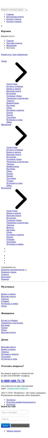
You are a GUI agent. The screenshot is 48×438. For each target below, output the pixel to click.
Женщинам (11, 45)
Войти (5, 425)
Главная (10, 14)
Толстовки (11, 117)
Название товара (8, 272)
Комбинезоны (12, 103)
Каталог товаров (13, 21)
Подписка (10, 400)
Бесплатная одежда (15, 17)
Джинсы (10, 100)
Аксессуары (11, 84)
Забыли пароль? (13, 431)
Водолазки (11, 93)
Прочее (9, 115)
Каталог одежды (13, 19)
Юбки (9, 122)
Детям (4, 61)
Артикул (5, 274)
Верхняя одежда (13, 91)
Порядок (5, 279)
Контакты (10, 404)
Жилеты (10, 227)
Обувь (9, 108)
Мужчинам (6, 188)
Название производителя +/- (14, 269)
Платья (9, 112)
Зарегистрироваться (20, 425)
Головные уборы (14, 96)
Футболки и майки (15, 244)
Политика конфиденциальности (21, 402)
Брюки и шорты (13, 89)
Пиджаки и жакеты (15, 110)
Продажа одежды (14, 43)
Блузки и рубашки (14, 86)
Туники (9, 181)
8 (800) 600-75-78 (13, 381)
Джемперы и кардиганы (17, 98)
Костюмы (10, 105)
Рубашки (10, 239)
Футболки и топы (14, 120)
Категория (6, 277)
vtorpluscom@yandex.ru (17, 388)
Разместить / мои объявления (14, 54)
